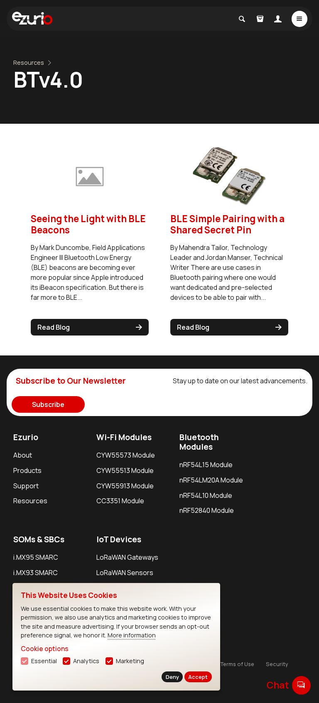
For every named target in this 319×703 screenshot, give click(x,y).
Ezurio (25, 437)
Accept (198, 677)
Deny (172, 677)
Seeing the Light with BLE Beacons (88, 224)
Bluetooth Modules (199, 442)
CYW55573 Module (125, 455)
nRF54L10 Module (205, 495)
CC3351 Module (120, 500)
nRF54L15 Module (206, 464)
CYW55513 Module (125, 470)
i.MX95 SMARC (35, 557)
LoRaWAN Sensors (124, 572)
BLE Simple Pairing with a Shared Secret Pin (227, 224)
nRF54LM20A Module (211, 480)
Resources (28, 62)
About (22, 455)
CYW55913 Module (125, 485)
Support (26, 485)
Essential (44, 661)
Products (27, 470)
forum (301, 685)
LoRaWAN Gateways (127, 557)
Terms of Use (237, 664)
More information (132, 635)
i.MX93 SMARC (35, 572)
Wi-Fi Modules (124, 437)
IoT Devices (118, 539)
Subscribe (48, 404)
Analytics (86, 661)
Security (277, 664)
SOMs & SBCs (38, 539)
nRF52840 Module (206, 510)
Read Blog (53, 327)
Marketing (130, 661)
